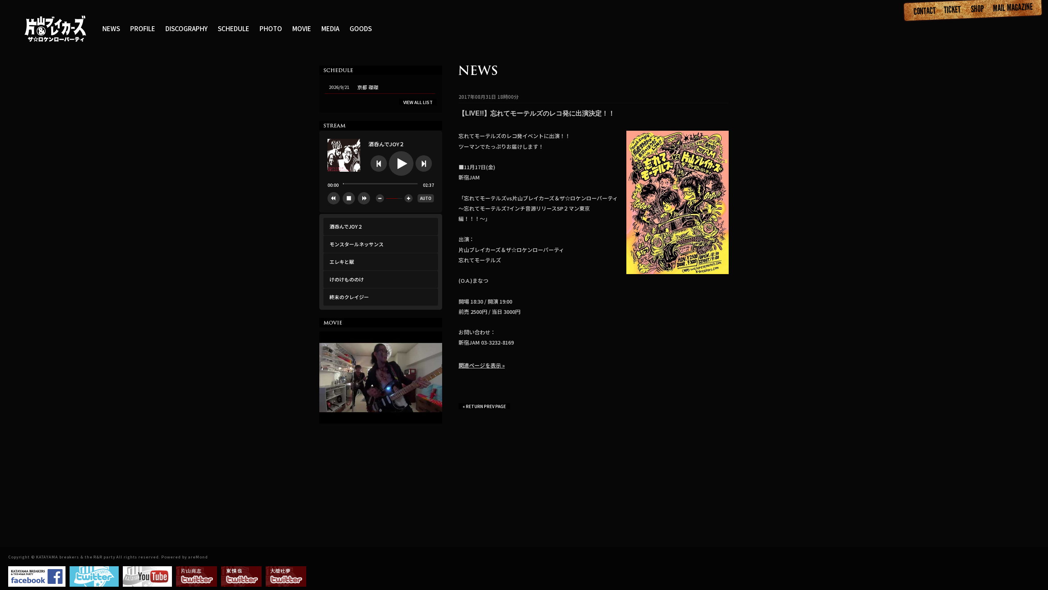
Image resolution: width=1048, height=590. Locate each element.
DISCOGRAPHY (186, 28)
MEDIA (330, 28)
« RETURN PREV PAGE (484, 406)
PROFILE (142, 28)
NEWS (111, 28)
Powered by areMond (184, 557)
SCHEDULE (233, 28)
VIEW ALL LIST (418, 102)
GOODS (361, 28)
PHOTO (271, 28)
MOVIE (301, 28)
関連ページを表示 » (481, 365)
